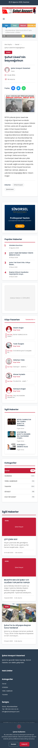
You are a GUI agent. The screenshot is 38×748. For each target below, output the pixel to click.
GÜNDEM (5, 687)
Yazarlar (5, 695)
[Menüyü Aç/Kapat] (3, 19)
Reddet (13, 744)
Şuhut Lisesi (10, 189)
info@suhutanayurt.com (10, 712)
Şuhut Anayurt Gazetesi (20, 68)
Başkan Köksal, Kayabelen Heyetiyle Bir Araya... (18, 273)
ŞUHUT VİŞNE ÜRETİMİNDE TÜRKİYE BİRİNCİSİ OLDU (21, 254)
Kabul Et (24, 744)
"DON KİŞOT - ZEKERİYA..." (17, 367)
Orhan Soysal (18, 185)
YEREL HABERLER (7, 691)
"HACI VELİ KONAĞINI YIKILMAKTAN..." (16, 396)
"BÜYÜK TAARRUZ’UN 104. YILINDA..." (17, 335)
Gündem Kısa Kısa (15, 245)
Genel (17, 44)
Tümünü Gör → (30, 320)
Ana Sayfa (8, 44)
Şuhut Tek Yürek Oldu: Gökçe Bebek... (19, 263)
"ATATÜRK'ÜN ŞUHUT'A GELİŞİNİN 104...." (19, 351)
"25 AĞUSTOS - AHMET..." (17, 381)
